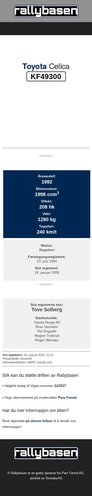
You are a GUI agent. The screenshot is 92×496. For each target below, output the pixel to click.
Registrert (46, 250)
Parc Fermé (67, 397)
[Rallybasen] (46, 11)
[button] (84, 28)
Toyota (34, 65)
